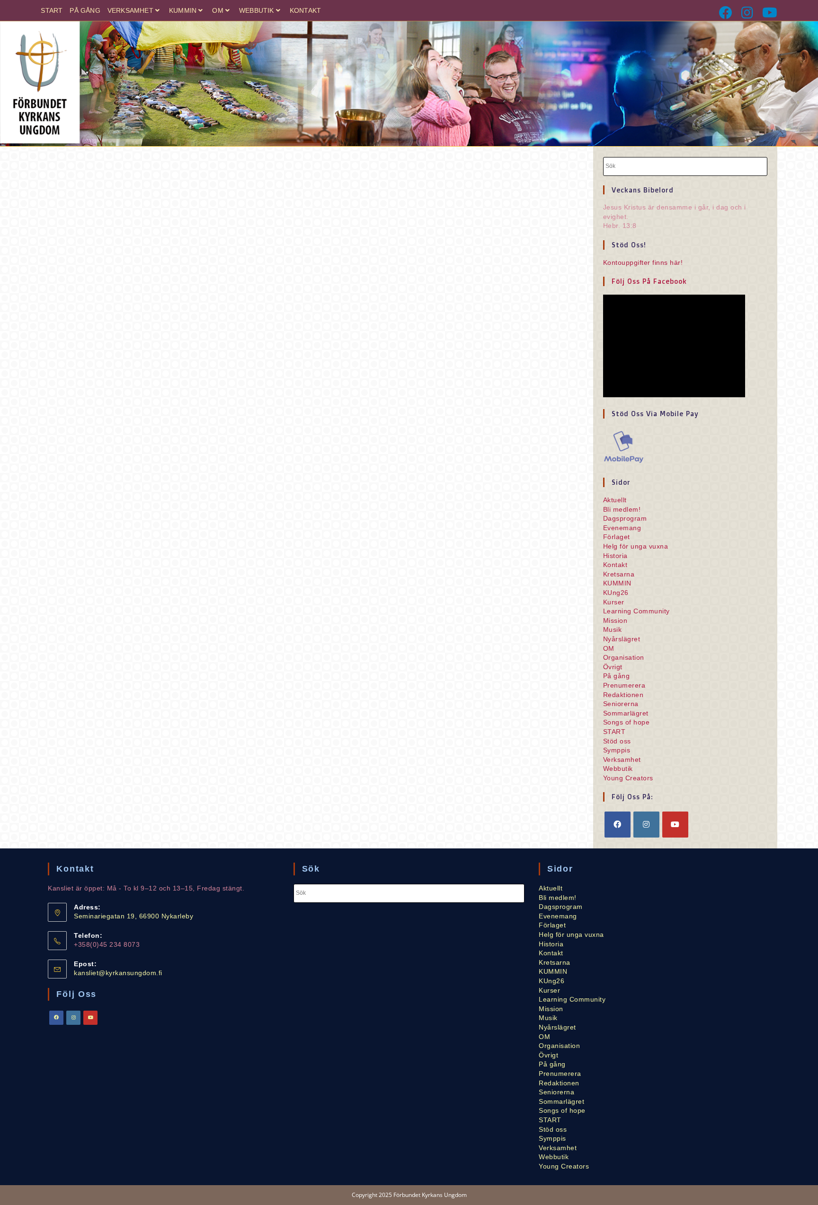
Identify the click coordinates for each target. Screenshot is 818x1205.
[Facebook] (726, 12)
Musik (612, 629)
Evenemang (622, 528)
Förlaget (616, 537)
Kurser (613, 602)
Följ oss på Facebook (649, 281)
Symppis (617, 750)
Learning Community (636, 611)
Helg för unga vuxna (635, 546)
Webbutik (256, 10)
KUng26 (616, 592)
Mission (615, 620)
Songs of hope (626, 722)
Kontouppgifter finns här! (643, 262)
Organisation (623, 657)
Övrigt (612, 667)
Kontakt (305, 10)
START (51, 10)
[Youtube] (767, 12)
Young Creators (628, 778)
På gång (85, 10)
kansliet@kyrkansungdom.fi (118, 973)
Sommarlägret (626, 713)
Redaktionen (623, 695)
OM (217, 10)
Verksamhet (130, 10)
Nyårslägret (621, 639)
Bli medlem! (622, 509)
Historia (615, 555)
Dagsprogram (625, 518)
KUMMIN (182, 10)
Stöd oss (617, 741)
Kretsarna (619, 574)
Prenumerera (624, 685)
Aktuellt (615, 500)
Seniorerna (621, 703)
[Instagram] (748, 12)
